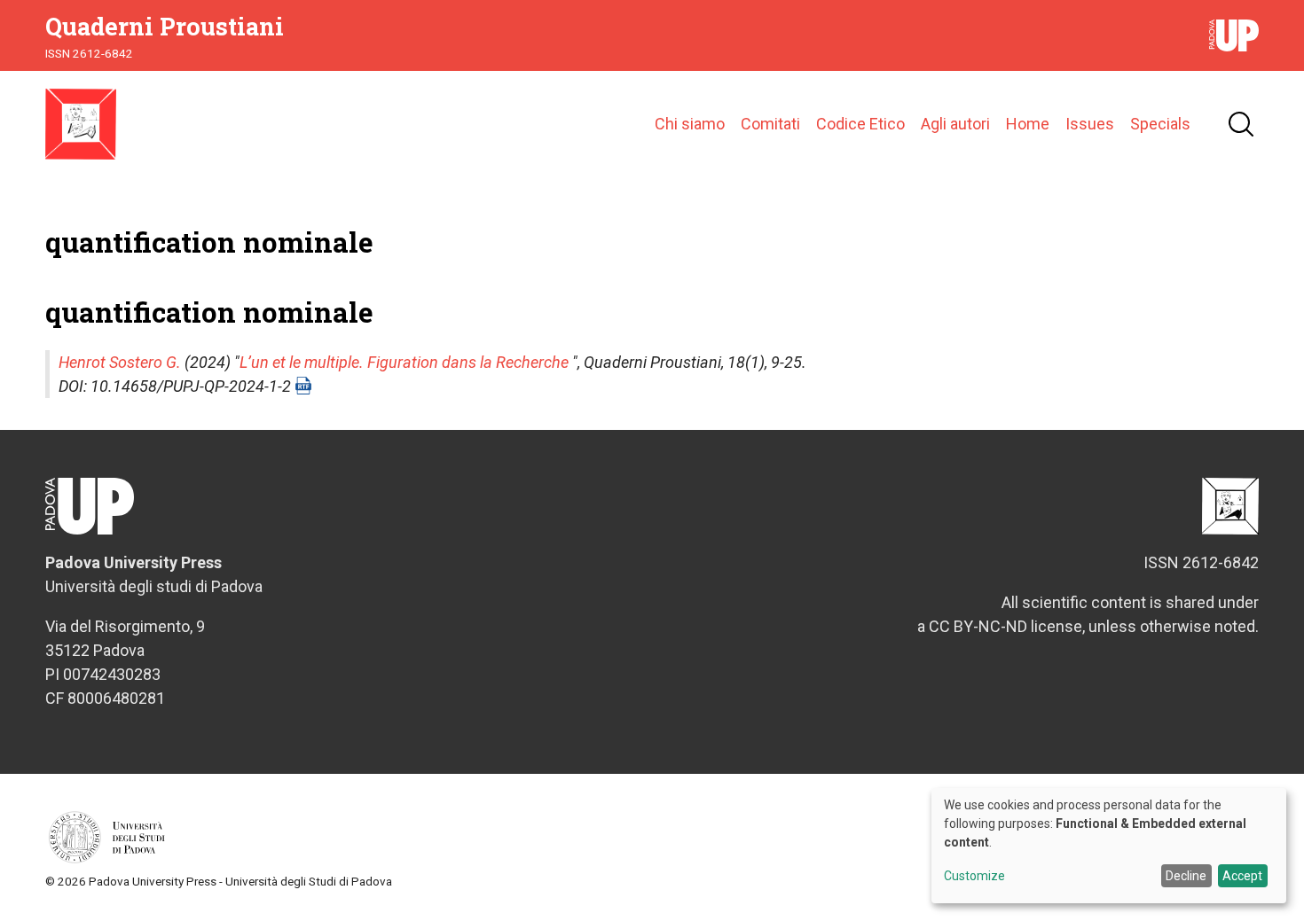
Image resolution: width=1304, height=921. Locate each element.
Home (1027, 123)
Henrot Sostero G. (120, 362)
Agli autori (955, 123)
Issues (1089, 123)
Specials (1160, 123)
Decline (1186, 876)
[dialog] (1108, 845)
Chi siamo (690, 123)
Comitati (770, 123)
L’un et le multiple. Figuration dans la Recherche (404, 362)
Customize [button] (974, 876)
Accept (1242, 876)
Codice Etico (860, 123)
